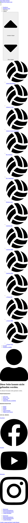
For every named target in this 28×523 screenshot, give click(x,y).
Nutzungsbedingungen (8, 511)
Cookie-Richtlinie (7, 513)
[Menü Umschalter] (0, 4)
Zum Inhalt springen (5, 0)
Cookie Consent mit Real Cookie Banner (9, 522)
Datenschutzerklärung (8, 510)
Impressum (5, 509)
